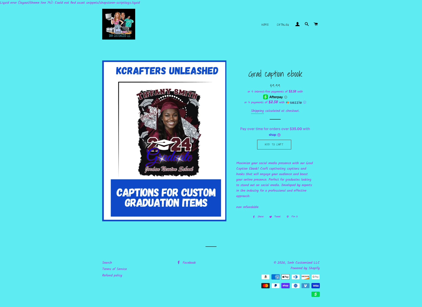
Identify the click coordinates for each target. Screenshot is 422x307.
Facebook (188, 262)
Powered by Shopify (305, 268)
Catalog (283, 24)
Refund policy (112, 275)
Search (107, 262)
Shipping (257, 111)
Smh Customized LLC (303, 262)
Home (265, 24)
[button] (275, 102)
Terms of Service (114, 269)
